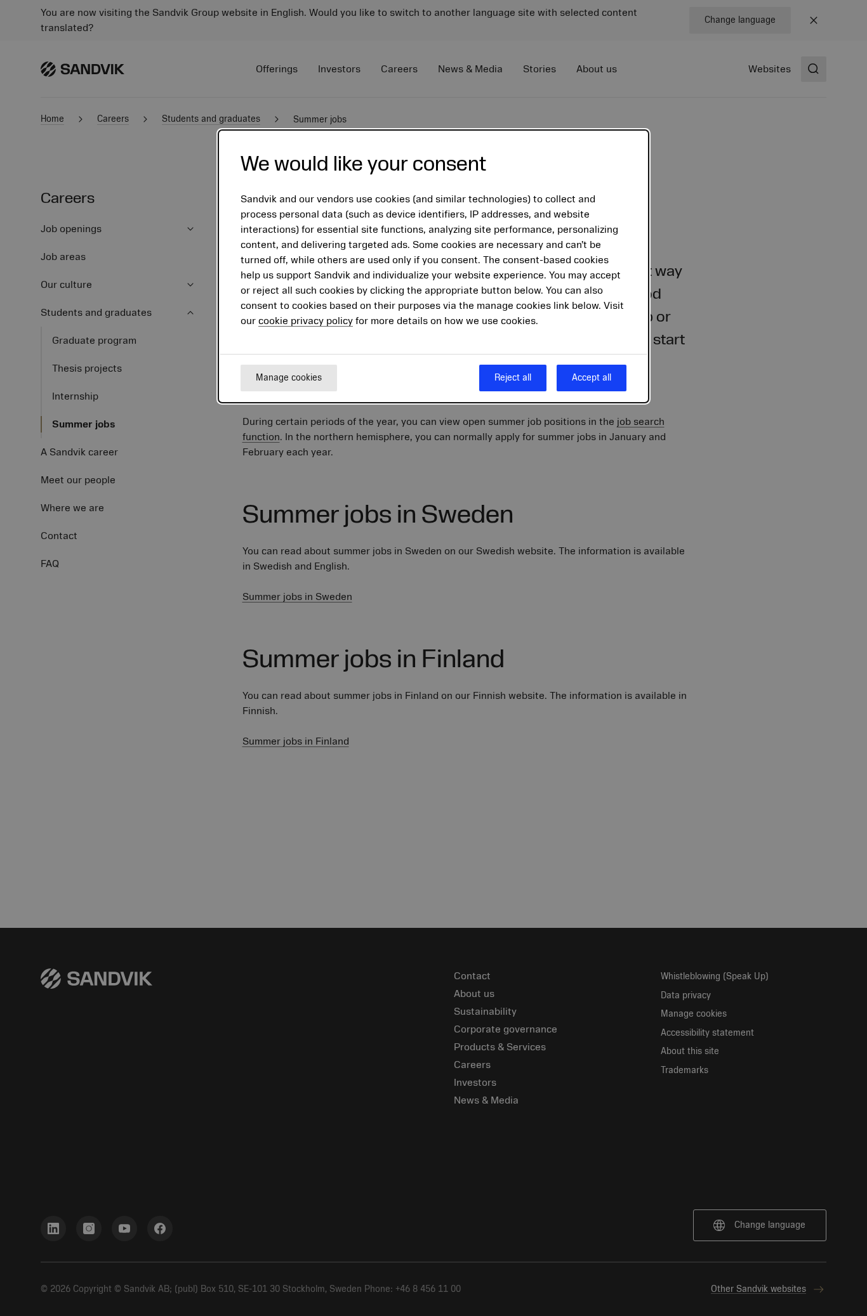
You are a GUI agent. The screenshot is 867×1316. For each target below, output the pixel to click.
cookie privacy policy (305, 321)
